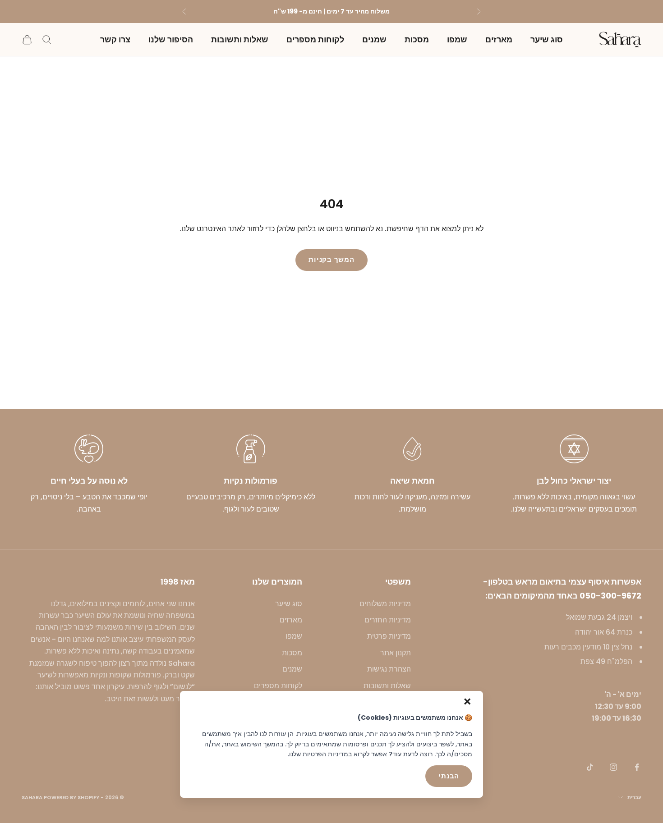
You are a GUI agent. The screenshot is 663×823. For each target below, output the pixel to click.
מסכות (417, 39)
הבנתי (448, 776)
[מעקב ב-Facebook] (636, 767)
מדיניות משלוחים (385, 604)
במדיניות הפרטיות (327, 754)
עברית (634, 797)
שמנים (374, 39)
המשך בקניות (331, 259)
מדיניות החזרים (387, 620)
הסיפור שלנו (170, 39)
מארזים (498, 39)
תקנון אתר (395, 653)
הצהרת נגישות (389, 669)
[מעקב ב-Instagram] (613, 767)
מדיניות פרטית (389, 636)
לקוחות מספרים (315, 39)
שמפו (457, 39)
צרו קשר (115, 39)
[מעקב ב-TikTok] (589, 767)
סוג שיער (546, 39)
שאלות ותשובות (239, 39)
